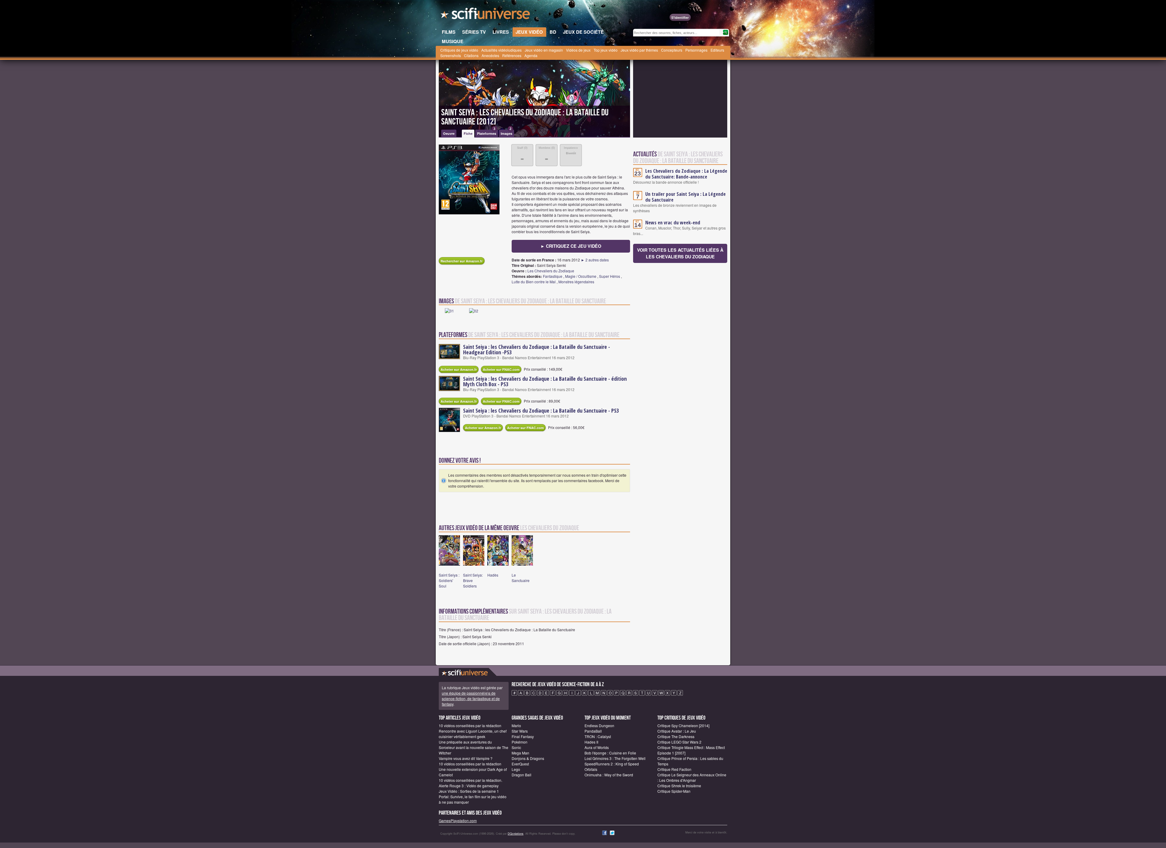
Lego (516, 769)
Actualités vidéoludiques (501, 50)
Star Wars (520, 731)
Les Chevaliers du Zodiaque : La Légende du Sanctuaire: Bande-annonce (686, 174)
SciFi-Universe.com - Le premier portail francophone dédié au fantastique (486, 15)
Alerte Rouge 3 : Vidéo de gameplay (469, 785)
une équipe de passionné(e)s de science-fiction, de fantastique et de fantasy (471, 698)
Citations (471, 55)
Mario (516, 725)
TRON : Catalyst (598, 736)
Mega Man (520, 752)
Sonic (516, 747)
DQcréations (515, 834)
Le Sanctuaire (521, 577)
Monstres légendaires (576, 281)
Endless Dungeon (599, 725)
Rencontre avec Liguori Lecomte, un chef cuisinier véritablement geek (472, 733)
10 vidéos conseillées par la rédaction (470, 725)
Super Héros (609, 276)
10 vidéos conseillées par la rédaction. (470, 780)
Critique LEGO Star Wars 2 (679, 741)
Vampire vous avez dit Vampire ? (466, 758)
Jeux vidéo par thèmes (639, 50)
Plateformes (486, 133)
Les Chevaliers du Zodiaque (550, 270)
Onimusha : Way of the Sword (609, 774)
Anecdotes (490, 55)
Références (511, 55)
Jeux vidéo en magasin (544, 50)
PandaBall (593, 731)
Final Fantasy (523, 736)
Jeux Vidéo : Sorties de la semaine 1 (469, 791)
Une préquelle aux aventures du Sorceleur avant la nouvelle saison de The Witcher (473, 747)
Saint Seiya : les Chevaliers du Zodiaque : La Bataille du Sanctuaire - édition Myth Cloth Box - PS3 (545, 381)
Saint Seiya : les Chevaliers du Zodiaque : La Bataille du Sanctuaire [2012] (525, 117)
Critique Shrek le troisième (679, 785)
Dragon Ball (521, 774)
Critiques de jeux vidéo (459, 50)
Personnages (696, 50)
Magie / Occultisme (580, 276)
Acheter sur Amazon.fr (459, 369)
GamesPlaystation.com (458, 820)
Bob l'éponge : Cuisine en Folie (610, 752)
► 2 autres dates (595, 259)
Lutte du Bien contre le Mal (534, 281)
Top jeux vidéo (606, 50)
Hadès (492, 574)
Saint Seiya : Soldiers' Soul (449, 580)
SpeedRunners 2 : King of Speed (612, 763)
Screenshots (450, 55)
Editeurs (717, 50)
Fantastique (552, 276)
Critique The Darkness (675, 736)
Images (506, 133)
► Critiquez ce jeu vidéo (570, 246)
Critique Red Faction (674, 769)
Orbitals (591, 769)
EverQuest (520, 763)
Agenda (530, 55)
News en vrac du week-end (672, 222)
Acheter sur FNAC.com (501, 369)
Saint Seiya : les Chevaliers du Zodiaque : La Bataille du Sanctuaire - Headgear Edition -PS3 (536, 349)
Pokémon (519, 741)
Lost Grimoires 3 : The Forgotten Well (615, 758)
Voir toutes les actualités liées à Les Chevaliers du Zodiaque (680, 253)
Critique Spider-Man (673, 791)
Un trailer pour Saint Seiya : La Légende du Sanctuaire (685, 197)
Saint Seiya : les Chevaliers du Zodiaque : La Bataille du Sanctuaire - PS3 (541, 410)
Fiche (468, 133)
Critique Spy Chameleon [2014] (683, 725)
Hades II (591, 741)
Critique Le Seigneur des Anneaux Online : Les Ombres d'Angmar (691, 777)
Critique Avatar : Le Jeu (676, 731)
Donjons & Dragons (528, 758)
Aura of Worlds (597, 747)
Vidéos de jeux (578, 50)
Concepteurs (671, 50)
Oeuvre (449, 133)
